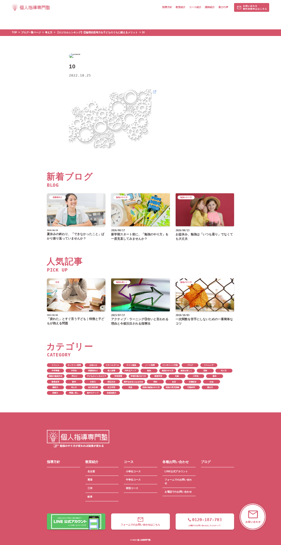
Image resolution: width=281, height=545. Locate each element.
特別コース (132, 488)
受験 (205, 370)
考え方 (74, 387)
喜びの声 (223, 7)
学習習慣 (118, 376)
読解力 (55, 393)
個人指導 (111, 370)
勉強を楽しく (186, 370)
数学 (74, 382)
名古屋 (91, 471)
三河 (90, 488)
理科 (155, 382)
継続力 (55, 387)
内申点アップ (130, 370)
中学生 (74, 370)
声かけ (74, 376)
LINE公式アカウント (176, 471)
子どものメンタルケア (96, 376)
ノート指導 (150, 365)
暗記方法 (111, 382)
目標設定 (192, 382)
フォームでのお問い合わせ (178, 481)
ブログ (190, 365)
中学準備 (55, 370)
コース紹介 (195, 7)
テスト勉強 (131, 365)
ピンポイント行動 (170, 365)
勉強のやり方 (167, 370)
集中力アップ (93, 393)
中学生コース (133, 479)
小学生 (196, 376)
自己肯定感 (93, 387)
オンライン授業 (74, 365)
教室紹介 (181, 7)
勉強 (149, 370)
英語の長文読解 (172, 387)
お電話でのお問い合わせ (178, 491)
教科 (215, 376)
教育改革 (55, 382)
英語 (130, 387)
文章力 (93, 382)
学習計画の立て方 (138, 376)
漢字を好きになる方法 (133, 382)
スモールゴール (112, 365)
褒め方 (210, 387)
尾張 (90, 479)
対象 (177, 376)
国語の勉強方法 (55, 376)
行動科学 (191, 387)
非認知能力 (111, 393)
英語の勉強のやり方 (151, 387)
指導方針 (167, 7)
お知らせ (93, 365)
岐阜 (90, 496)
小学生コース (133, 471)
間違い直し (74, 393)
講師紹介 (210, 7)
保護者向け (93, 370)
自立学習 (111, 387)
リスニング (208, 365)
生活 (174, 382)
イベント (55, 365)
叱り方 (224, 370)
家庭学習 (158, 376)
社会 (211, 382)
